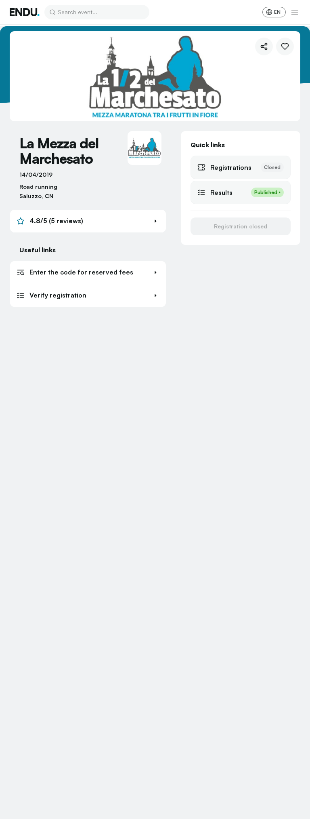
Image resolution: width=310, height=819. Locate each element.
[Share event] (264, 46)
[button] (88, 221)
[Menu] (294, 12)
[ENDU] (25, 12)
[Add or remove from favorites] (285, 46)
